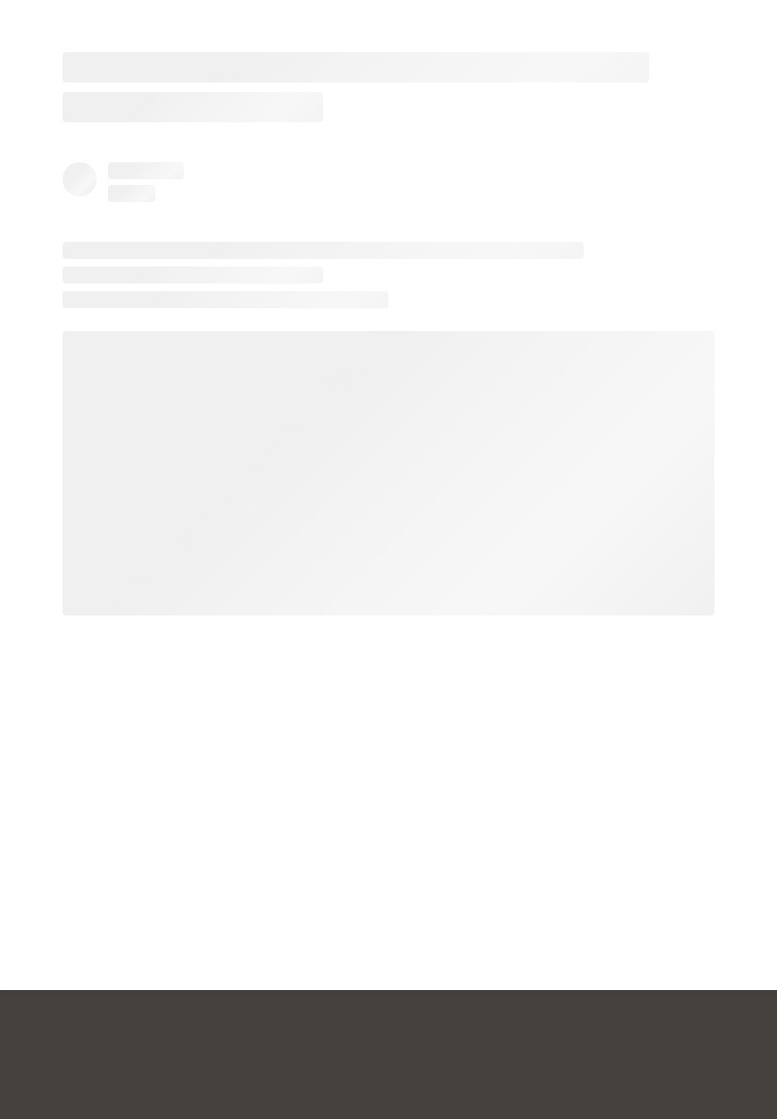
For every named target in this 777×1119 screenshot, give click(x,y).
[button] (750, 26)
